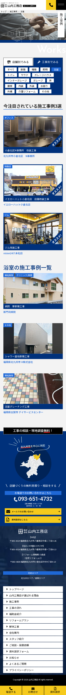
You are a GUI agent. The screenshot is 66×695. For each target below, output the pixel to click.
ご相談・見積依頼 (19, 645)
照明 (45, 69)
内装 (20, 86)
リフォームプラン (19, 620)
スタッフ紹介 (16, 639)
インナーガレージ (17, 80)
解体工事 (14, 626)
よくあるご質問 (17, 664)
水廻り (44, 86)
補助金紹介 (15, 614)
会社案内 (14, 632)
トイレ (11, 75)
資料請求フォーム (19, 651)
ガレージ (38, 80)
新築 (23, 69)
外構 (9, 91)
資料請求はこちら (20, 519)
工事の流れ (15, 608)
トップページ (16, 589)
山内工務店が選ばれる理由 (24, 595)
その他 (45, 91)
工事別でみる (50, 62)
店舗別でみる (20, 62)
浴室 (56, 69)
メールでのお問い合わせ (23, 511)
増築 (34, 69)
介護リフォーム (27, 91)
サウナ (24, 75)
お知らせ (14, 657)
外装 (31, 86)
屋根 (9, 86)
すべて (10, 69)
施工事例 (14, 601)
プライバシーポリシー (21, 670)
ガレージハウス (42, 75)
